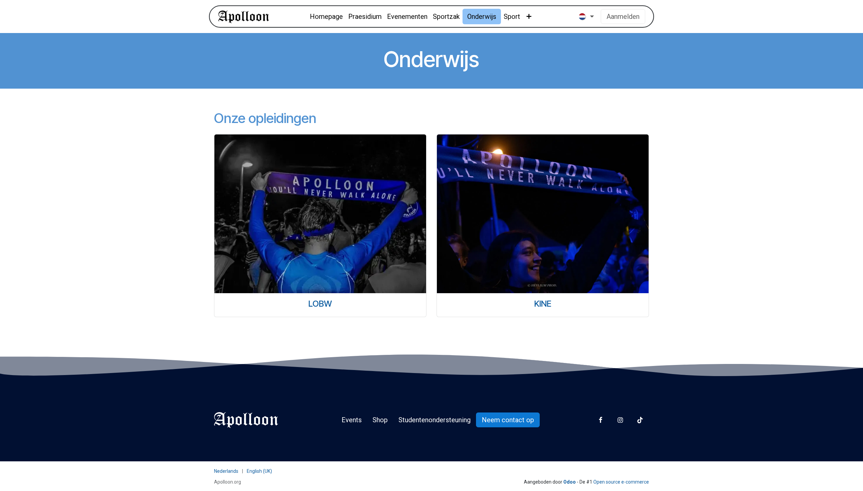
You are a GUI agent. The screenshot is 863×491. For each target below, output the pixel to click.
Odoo (570, 482)
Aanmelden (622, 16)
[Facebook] (600, 420)
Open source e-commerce (621, 482)
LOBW (320, 304)
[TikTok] (640, 420)
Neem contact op (508, 420)
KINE (543, 304)
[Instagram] (620, 420)
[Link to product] (320, 213)
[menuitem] (326, 16)
